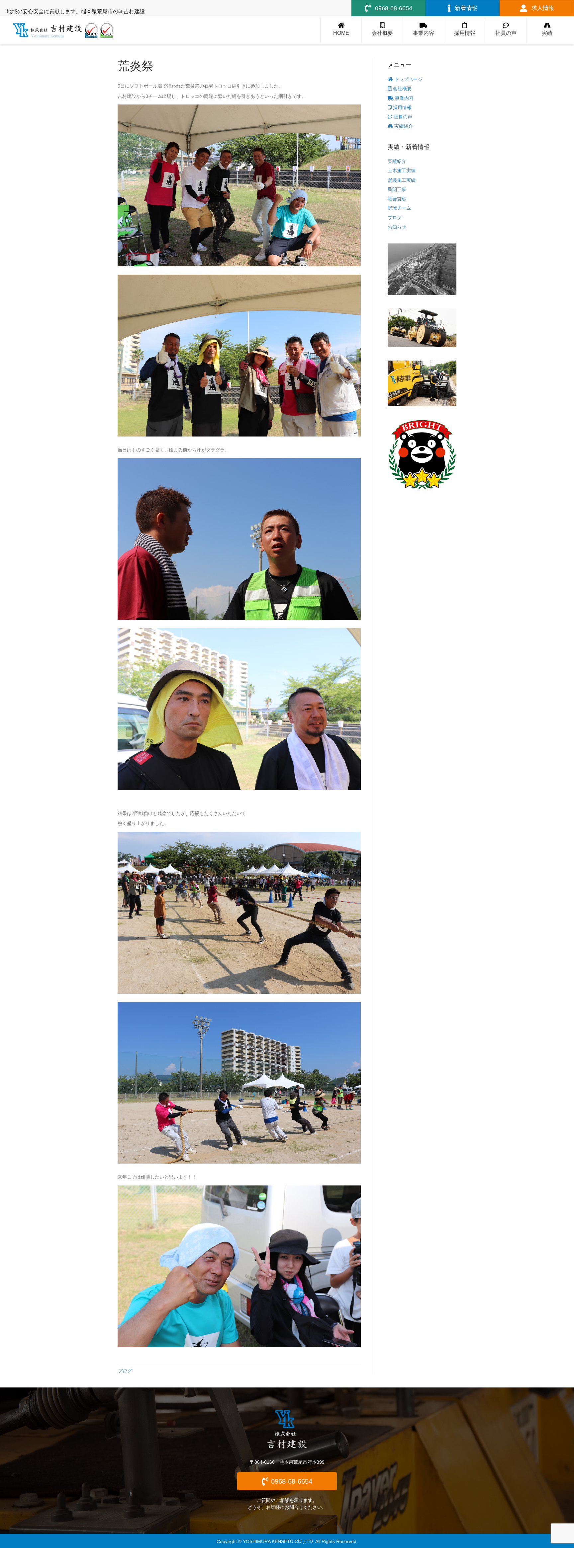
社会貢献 (397, 198)
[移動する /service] (423, 30)
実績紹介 (403, 126)
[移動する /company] (382, 30)
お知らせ (397, 227)
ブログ (125, 1371)
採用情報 (402, 107)
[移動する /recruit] (464, 30)
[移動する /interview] (505, 30)
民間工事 (397, 189)
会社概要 (402, 88)
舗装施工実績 (402, 180)
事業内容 (404, 98)
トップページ (407, 79)
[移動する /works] (546, 30)
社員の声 (402, 116)
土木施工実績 (402, 170)
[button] (287, 1481)
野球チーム (399, 208)
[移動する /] (341, 30)
